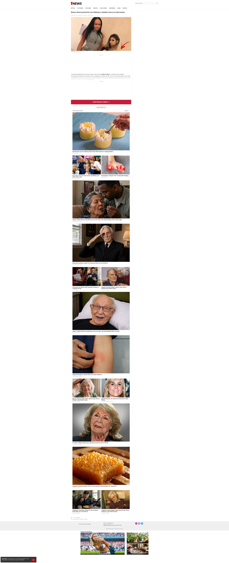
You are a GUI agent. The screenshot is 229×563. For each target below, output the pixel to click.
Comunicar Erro (100, 107)
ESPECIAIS (125, 8)
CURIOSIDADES (112, 8)
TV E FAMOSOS (80, 8)
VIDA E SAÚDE (88, 8)
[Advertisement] (101, 64)
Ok (33, 559)
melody (85, 519)
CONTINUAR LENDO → (101, 102)
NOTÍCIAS (73, 8)
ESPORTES (95, 8)
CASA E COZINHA (103, 8)
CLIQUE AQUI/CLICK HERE (116, 525)
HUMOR (118, 8)
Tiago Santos (90, 15)
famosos (81, 519)
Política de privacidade (86, 524)
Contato (80, 524)
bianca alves (76, 519)
